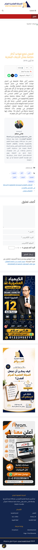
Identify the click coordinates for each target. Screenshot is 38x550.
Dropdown (15, 530)
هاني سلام (19, 133)
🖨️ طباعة (20, 67)
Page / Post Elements (30, 533)
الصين (14, 177)
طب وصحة (33, 516)
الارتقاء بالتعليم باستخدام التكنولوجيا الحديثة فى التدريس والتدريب (19, 186)
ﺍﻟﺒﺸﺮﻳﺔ (32, 177)
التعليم (34, 513)
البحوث (14, 173)
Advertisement (31, 530)
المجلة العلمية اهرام (24, 541)
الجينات (23, 177)
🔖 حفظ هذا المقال (26, 71)
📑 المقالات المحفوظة (25, 75)
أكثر (22, 173)
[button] (2, 11)
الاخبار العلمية (14, 513)
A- (31, 67)
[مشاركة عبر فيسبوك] (16, 75)
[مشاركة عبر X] (12, 75)
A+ (27, 67)
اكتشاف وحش (27, 190)
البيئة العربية (15, 520)
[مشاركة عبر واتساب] (9, 75)
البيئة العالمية (32, 520)
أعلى (29, 173)
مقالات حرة (15, 516)
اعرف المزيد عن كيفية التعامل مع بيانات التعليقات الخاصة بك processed (20, 263)
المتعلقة (31, 181)
